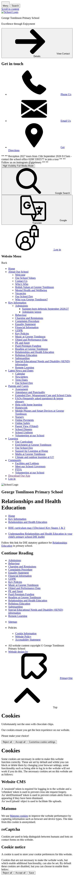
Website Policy (23, 636)
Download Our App (19, 475)
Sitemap (12, 621)
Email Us (66, 120)
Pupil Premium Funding (28, 345)
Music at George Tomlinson (30, 336)
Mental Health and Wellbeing (31, 290)
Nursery (19, 417)
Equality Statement (25, 324)
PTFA (18, 469)
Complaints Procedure (27, 321)
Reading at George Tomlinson (31, 349)
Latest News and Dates (20, 370)
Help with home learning (28, 404)
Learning (13, 438)
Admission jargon (31, 311)
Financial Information (27, 327)
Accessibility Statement (27, 639)
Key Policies (22, 333)
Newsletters (21, 376)
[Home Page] (9, 12)
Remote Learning (24, 367)
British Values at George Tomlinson (34, 287)
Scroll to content (10, 9)
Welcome (20, 274)
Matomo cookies (19, 815)
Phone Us (66, 94)
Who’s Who (21, 284)
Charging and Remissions (29, 318)
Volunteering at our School (29, 435)
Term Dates (21, 379)
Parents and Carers (18, 386)
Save (31, 873)
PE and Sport (22, 342)
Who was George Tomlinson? (31, 299)
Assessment (21, 389)
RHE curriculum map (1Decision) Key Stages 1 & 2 (36, 527)
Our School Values (25, 277)
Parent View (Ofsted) (26, 426)
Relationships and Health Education (34, 352)
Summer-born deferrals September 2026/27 (45, 308)
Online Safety (22, 423)
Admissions (21, 305)
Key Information (17, 302)
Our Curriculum (24, 441)
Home (11, 268)
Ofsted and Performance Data (31, 339)
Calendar (20, 373)
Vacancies (20, 293)
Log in (11, 478)
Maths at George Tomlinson (30, 454)
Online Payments (24, 420)
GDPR (19, 330)
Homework (21, 407)
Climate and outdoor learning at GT (34, 457)
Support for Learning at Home (31, 451)
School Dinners (23, 429)
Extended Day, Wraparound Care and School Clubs (43, 395)
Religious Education (26, 355)
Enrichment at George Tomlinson (33, 444)
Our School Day (24, 296)
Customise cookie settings (42, 742)
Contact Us (21, 281)
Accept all (20, 742)
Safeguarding (22, 358)
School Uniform (24, 432)
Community (14, 460)
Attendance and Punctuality (30, 392)
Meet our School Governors (30, 466)
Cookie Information (25, 633)
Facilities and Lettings (27, 463)
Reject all (7, 742)
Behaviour (21, 315)
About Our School (18, 271)
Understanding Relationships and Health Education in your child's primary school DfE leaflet (40, 535)
